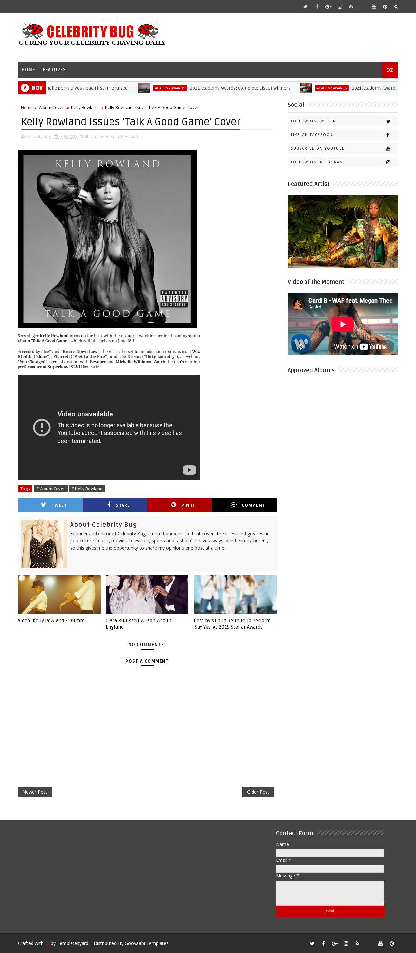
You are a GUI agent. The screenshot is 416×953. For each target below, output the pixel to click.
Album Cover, (97, 136)
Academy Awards (153, 88)
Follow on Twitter (313, 121)
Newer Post (34, 792)
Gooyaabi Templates (147, 943)
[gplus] (328, 6)
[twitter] (305, 6)
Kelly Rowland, (124, 136)
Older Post (258, 792)
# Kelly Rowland (87, 488)
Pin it (188, 505)
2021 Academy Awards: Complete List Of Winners (224, 88)
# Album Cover (50, 488)
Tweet (59, 505)
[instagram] (339, 6)
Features (54, 70)
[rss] (351, 6)
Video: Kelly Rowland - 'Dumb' (51, 621)
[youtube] (374, 6)
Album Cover (51, 107)
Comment (253, 505)
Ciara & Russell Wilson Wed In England (138, 624)
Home (28, 70)
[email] (362, 6)
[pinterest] (385, 6)
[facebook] (317, 6)
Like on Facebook (312, 134)
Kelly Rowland (85, 107)
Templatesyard (72, 943)
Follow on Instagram (317, 162)
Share (123, 505)
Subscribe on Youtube (317, 148)
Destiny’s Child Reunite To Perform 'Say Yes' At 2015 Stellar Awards (232, 624)
